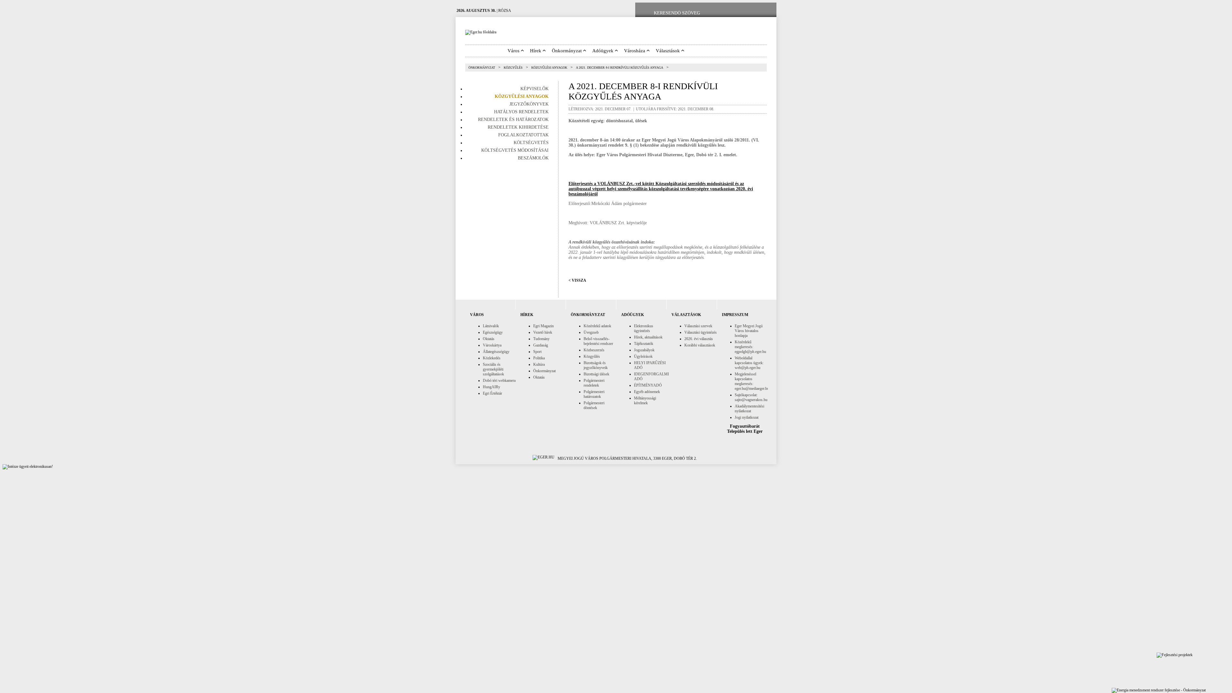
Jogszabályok (644, 350)
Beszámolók (533, 158)
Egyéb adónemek (647, 391)
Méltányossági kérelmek (645, 400)
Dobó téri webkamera (499, 380)
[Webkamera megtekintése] (746, 13)
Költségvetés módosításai (515, 150)
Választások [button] (668, 50)
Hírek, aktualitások (648, 337)
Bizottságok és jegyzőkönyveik (596, 365)
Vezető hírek (542, 332)
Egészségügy (493, 332)
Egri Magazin (543, 326)
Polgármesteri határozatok (594, 394)
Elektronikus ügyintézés (643, 328)
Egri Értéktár (492, 393)
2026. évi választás (698, 339)
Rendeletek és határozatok (513, 119)
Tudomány (541, 339)
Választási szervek (698, 326)
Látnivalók (491, 326)
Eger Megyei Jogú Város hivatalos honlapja (749, 331)
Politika (539, 358)
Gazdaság (540, 345)
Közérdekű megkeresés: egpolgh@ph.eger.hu (750, 347)
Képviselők (534, 88)
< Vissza (577, 280)
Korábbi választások (699, 345)
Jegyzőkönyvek (529, 104)
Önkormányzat (481, 67)
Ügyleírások (643, 356)
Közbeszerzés (594, 350)
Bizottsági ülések (596, 374)
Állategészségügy (496, 351)
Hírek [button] (536, 50)
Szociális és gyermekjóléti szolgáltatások (493, 369)
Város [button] (514, 50)
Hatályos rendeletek (521, 111)
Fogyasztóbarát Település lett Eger (745, 429)
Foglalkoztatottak (523, 135)
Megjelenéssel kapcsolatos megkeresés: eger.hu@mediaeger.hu (752, 381)
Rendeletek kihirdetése (518, 127)
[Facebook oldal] (726, 13)
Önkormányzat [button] (567, 50)
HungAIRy (491, 387)
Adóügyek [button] (603, 50)
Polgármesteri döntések (594, 405)
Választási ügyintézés (700, 332)
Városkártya (492, 345)
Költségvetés (531, 142)
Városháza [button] (635, 50)
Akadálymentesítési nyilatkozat (749, 408)
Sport (537, 351)
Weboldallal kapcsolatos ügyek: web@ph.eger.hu (749, 363)
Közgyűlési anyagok (549, 67)
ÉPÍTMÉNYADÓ (648, 385)
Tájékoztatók (643, 343)
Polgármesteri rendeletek (594, 383)
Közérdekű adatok (597, 326)
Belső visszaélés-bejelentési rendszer (598, 341)
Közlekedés (492, 358)
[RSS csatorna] (766, 13)
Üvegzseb (591, 332)
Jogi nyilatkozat (746, 417)
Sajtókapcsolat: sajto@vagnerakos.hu (751, 397)
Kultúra (539, 364)
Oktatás (488, 339)
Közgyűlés (513, 67)
